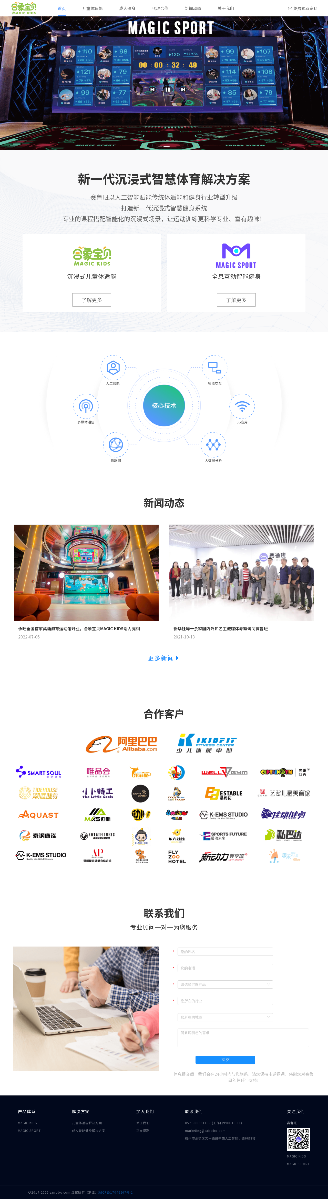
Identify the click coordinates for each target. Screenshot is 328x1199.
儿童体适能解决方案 (87, 1123)
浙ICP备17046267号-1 (115, 1192)
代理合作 (160, 8)
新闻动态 (193, 8)
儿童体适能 (92, 8)
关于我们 (226, 8)
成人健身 (127, 8)
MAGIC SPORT (29, 1130)
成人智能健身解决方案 (88, 1130)
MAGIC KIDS (27, 1123)
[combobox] (225, 984)
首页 (62, 8)
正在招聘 (143, 1130)
